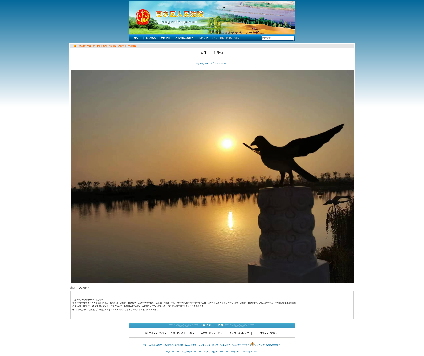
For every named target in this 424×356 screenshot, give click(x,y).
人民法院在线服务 (184, 38)
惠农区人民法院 (109, 46)
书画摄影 (132, 46)
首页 (136, 38)
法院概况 (151, 38)
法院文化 (203, 38)
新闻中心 (165, 38)
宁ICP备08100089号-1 (241, 345)
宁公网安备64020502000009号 (267, 345)
